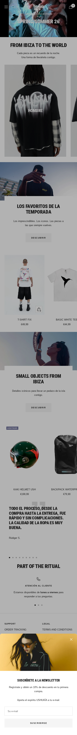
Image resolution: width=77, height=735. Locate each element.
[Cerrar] (71, 639)
